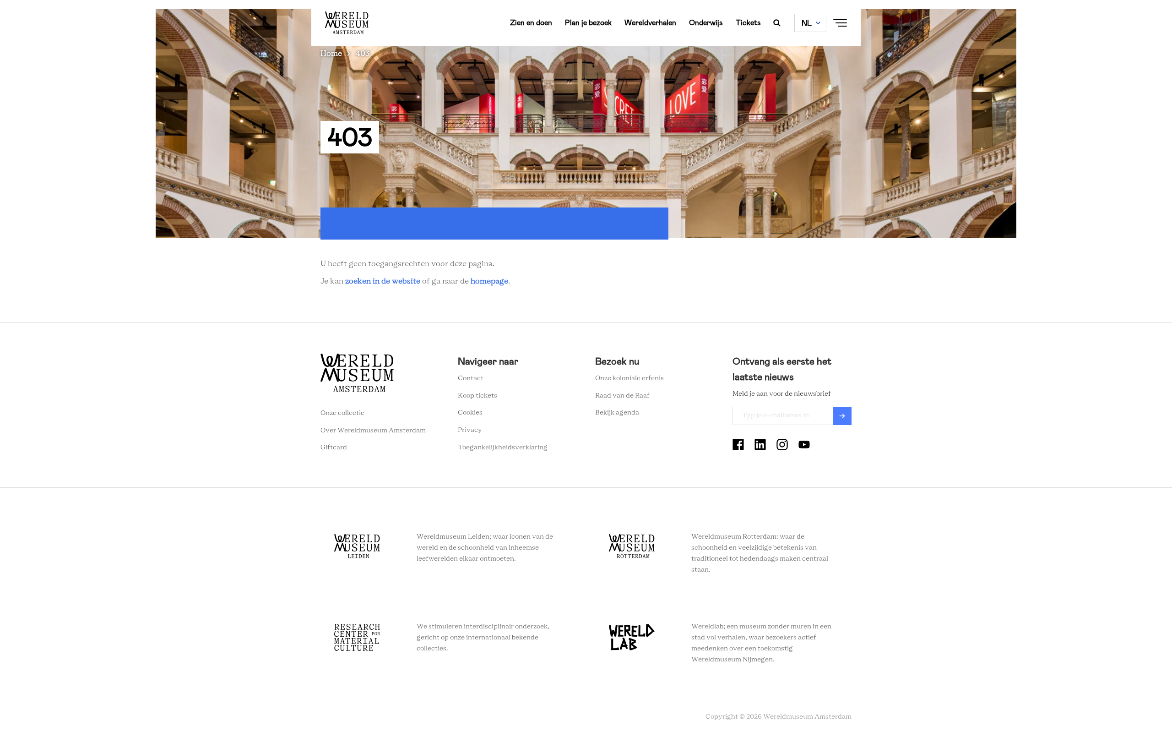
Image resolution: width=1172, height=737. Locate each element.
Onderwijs (706, 22)
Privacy (470, 430)
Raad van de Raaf (622, 396)
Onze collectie (342, 413)
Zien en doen (531, 22)
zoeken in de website (382, 281)
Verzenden (842, 416)
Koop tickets (477, 396)
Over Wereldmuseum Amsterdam (373, 430)
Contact (470, 378)
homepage (489, 281)
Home (331, 53)
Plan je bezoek (588, 22)
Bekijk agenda (617, 412)
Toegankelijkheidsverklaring (503, 447)
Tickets (748, 22)
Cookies (470, 412)
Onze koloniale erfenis (629, 378)
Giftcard (333, 447)
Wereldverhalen (650, 22)
